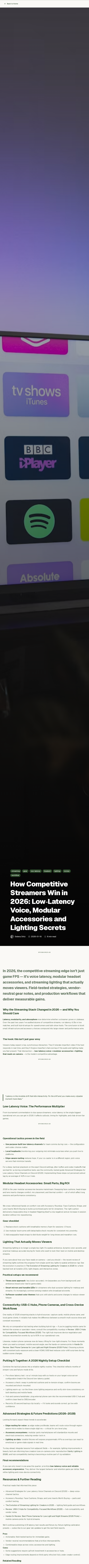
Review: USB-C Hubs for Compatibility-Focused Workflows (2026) (34, 1509)
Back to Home (12, 4)
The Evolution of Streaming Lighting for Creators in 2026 (50, 1266)
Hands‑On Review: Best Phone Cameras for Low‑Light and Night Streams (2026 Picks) (42, 1516)
